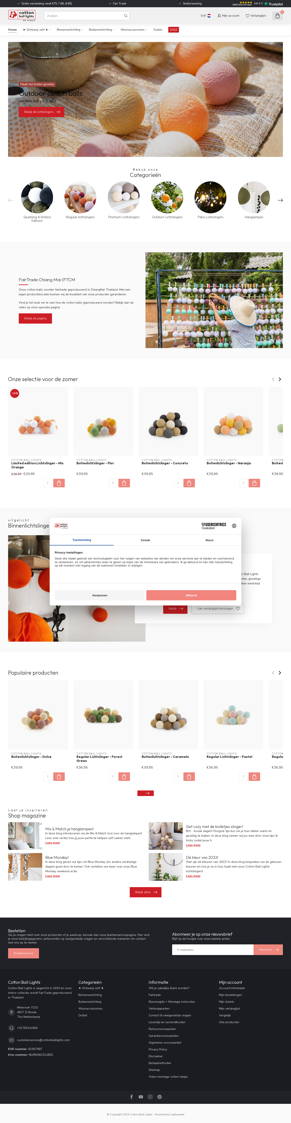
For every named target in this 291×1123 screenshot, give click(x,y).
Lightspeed (177, 1114)
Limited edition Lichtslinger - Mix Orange (37, 465)
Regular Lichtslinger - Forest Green (99, 759)
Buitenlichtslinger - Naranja (229, 463)
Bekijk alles (143, 892)
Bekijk (173, 609)
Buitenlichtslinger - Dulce (31, 757)
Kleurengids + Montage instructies (172, 1002)
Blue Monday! (57, 857)
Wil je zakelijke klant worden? (169, 988)
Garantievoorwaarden (164, 1036)
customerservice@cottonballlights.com (43, 1040)
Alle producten (229, 1022)
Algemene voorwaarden (165, 1043)
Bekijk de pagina (35, 318)
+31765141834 (27, 1028)
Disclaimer (156, 1056)
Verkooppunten (159, 1009)
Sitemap (154, 1070)
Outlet (157, 30)
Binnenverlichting (68, 30)
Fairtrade (155, 995)
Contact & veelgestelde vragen (170, 1015)
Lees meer (52, 843)
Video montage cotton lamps (168, 1077)
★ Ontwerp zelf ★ (35, 30)
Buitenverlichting (100, 30)
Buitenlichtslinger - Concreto (165, 463)
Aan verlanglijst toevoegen (215, 609)
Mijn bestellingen (230, 995)
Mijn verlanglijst (229, 1009)
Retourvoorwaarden (162, 1029)
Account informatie (232, 988)
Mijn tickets (226, 1002)
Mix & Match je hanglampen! (69, 828)
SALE (173, 30)
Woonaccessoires (133, 30)
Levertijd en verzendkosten (167, 1022)
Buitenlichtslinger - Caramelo (165, 757)
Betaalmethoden (160, 1063)
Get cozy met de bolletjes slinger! (214, 826)
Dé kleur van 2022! (202, 857)
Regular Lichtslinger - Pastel (229, 757)
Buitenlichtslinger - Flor (95, 463)
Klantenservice (23, 953)
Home (12, 30)
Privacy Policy (158, 1049)
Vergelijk (225, 1015)
